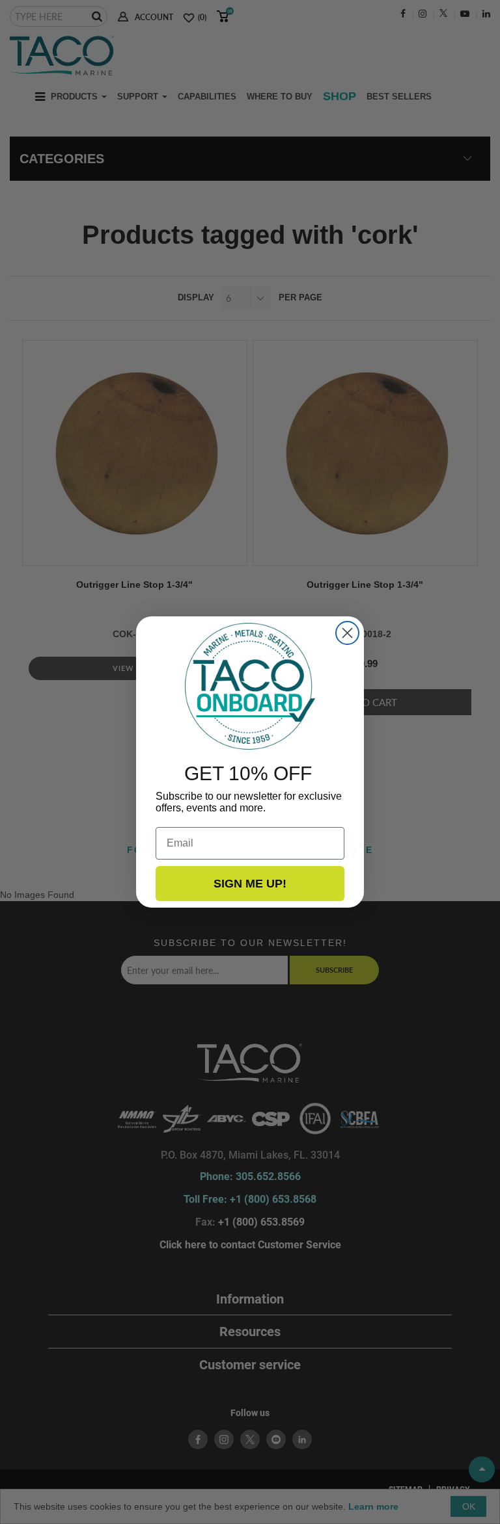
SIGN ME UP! (250, 883)
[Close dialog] (347, 633)
